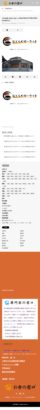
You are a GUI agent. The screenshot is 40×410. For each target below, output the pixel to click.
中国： (4, 188)
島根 (20, 188)
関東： (4, 176)
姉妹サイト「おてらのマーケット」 (20, 49)
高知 (20, 191)
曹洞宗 (4, 245)
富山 (32, 179)
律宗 (3, 233)
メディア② (13, 223)
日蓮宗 (22, 245)
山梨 (12, 179)
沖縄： (4, 196)
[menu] (37, 3)
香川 (8, 191)
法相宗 (22, 231)
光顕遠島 (11, 82)
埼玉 (20, 176)
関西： (4, 183)
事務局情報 (5, 218)
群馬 (16, 176)
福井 (4, 181)
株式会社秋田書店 (8, 372)
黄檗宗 (22, 243)
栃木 (12, 176)
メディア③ (20, 223)
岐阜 (20, 179)
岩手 (16, 174)
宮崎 (24, 193)
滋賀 (12, 183)
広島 (12, 188)
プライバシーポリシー (17, 397)
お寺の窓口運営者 (30, 397)
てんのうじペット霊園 (10, 364)
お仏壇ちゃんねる (7, 210)
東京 (28, 176)
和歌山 (24, 183)
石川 (35, 179)
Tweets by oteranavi (8, 127)
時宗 (21, 238)
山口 (24, 188)
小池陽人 (4, 203)
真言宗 (4, 236)
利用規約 (7, 397)
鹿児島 (32, 193)
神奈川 (32, 176)
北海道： (4, 171)
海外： (4, 198)
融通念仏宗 (5, 240)
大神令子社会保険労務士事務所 (13, 361)
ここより (4, 208)
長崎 (16, 193)
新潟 (28, 179)
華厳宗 (22, 233)
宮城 (24, 174)
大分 (20, 193)
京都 (16, 183)
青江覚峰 (4, 201)
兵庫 (4, 186)
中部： (4, 179)
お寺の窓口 (5, 215)
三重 (33, 183)
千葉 (24, 176)
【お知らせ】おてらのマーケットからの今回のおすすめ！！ (20, 141)
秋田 (12, 174)
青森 (8, 174)
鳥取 (16, 188)
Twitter (16, 393)
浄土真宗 (22, 240)
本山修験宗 (5, 248)
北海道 (10, 171)
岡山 (8, 188)
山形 (20, 174)
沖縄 (8, 196)
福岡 (8, 193)
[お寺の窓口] (12, 3)
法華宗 (4, 231)
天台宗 (22, 236)
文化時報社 (5, 213)
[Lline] (7, 30)
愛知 (24, 179)
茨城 (8, 176)
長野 (8, 179)
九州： (4, 193)
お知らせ (4, 169)
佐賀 (12, 193)
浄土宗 (4, 238)
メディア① (5, 223)
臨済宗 (4, 243)
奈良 (20, 183)
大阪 (8, 183)
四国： (4, 191)
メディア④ (28, 223)
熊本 (28, 193)
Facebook (20, 393)
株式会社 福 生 (8, 357)
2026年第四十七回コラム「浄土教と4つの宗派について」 (19, 136)
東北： (4, 174)
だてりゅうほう (6, 205)
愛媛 (16, 191)
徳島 (12, 191)
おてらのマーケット (7, 220)
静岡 (16, 179)
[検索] (32, 3)
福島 (28, 174)
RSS (23, 393)
